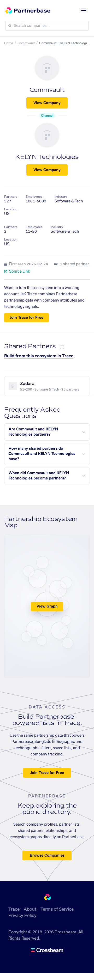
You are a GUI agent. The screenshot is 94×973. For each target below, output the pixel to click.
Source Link (19, 271)
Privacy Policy (22, 916)
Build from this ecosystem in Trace (38, 356)
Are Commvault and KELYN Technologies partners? (33, 432)
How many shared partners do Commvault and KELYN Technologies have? (42, 454)
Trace (14, 909)
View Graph (47, 606)
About (30, 909)
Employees (34, 196)
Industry (61, 196)
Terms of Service (57, 909)
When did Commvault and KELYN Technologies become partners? (39, 475)
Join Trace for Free (26, 318)
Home (8, 43)
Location (10, 209)
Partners (10, 196)
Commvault (26, 43)
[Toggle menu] (83, 10)
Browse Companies (47, 855)
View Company (47, 103)
